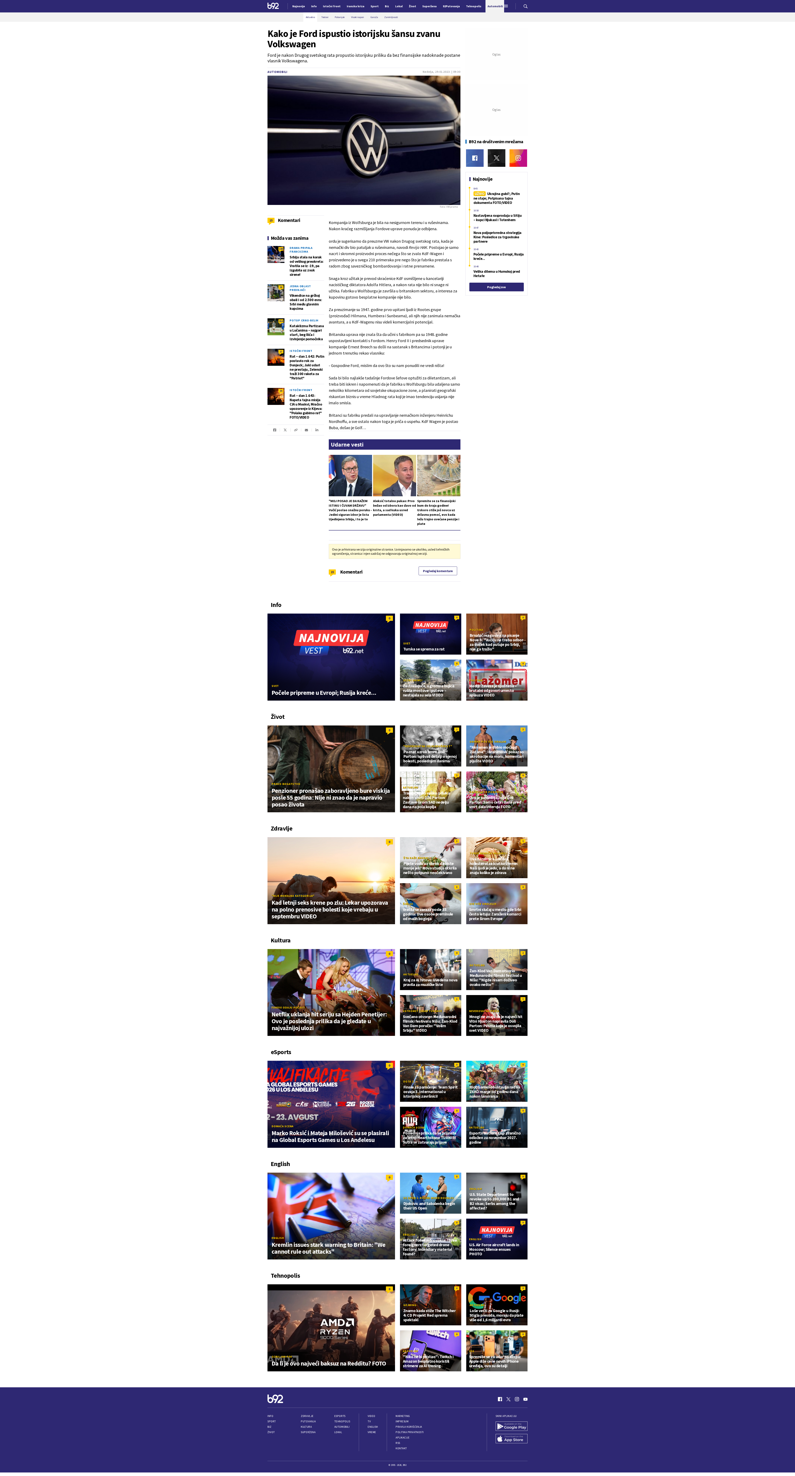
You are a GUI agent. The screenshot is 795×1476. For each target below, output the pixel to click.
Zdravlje (307, 1416)
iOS (471, 1351)
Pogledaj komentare (438, 571)
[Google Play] (512, 1427)
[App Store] (512, 1439)
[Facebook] (475, 158)
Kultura (306, 1427)
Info (270, 1416)
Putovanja (308, 1421)
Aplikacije (403, 1437)
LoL (472, 1081)
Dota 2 (408, 1081)
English (278, 1238)
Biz (269, 1427)
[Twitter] (496, 158)
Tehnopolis (342, 1421)
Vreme (372, 1432)
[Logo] (273, 6)
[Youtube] (525, 1399)
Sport (271, 1421)
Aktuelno (410, 787)
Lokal (338, 1432)
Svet (275, 686)
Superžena (308, 1432)
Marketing (403, 1416)
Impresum (402, 1421)
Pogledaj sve (496, 287)
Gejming (409, 1305)
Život (271, 1432)
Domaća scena (283, 1126)
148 (281, 248)
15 (332, 572)
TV (369, 1421)
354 (281, 321)
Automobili (277, 72)
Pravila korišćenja (409, 1427)
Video (371, 1416)
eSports (340, 1416)
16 (281, 390)
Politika (476, 630)
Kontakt (401, 1448)
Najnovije (298, 6)
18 (281, 287)
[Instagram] (518, 158)
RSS (398, 1443)
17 (281, 351)
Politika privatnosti (410, 1432)
